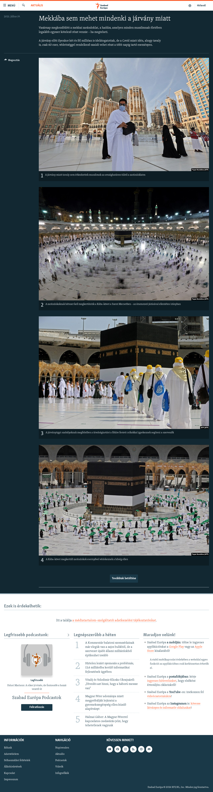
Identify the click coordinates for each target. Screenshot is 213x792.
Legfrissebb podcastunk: (26, 635)
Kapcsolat (9, 773)
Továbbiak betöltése (124, 578)
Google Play (176, 646)
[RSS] (133, 749)
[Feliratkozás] (149, 749)
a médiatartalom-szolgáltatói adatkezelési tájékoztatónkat (114, 620)
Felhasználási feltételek (17, 760)
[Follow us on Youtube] (109, 749)
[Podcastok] (190, 5)
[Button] (12, 61)
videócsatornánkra (159, 696)
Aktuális (37, 5)
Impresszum (11, 779)
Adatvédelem (11, 754)
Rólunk (8, 747)
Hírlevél (201, 5)
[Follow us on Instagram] (125, 749)
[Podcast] (141, 749)
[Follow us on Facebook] (117, 749)
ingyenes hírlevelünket (161, 681)
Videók (59, 767)
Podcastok (61, 760)
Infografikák (62, 773)
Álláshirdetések (13, 767)
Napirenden (62, 747)
